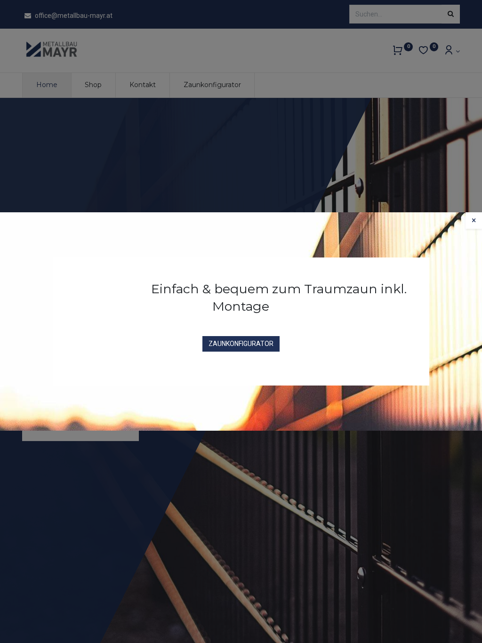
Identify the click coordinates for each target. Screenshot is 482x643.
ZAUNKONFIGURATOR (241, 343)
